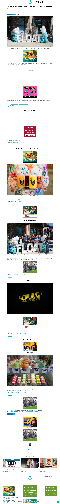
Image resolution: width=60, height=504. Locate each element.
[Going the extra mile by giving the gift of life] (30, 266)
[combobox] (49, 2)
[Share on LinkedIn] (11, 14)
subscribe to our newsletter (32, 411)
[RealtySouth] (30, 131)
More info (10, 106)
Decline (9, 500)
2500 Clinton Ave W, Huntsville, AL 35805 (18, 392)
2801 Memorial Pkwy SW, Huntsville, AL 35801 (19, 104)
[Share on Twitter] (14, 14)
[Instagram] (37, 2)
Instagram (20, 411)
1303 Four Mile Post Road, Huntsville (18, 274)
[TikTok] (40, 2)
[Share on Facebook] (8, 14)
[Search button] (56, 2)
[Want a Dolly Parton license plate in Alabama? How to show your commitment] (11, 463)
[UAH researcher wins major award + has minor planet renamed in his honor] (30, 463)
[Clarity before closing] (30, 500)
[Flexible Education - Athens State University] (30, 347)
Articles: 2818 (30, 449)
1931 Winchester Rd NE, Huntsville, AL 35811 (19, 333)
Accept (5, 500)
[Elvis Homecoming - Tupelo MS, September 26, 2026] (30, 55)
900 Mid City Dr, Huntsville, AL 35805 (18, 201)
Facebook (11, 411)
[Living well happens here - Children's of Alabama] (30, 211)
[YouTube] (42, 2)
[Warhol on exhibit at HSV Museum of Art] (30, 91)
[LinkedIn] (38, 2)
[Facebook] (35, 2)
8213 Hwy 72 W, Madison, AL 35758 (17, 142)
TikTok (15, 411)
